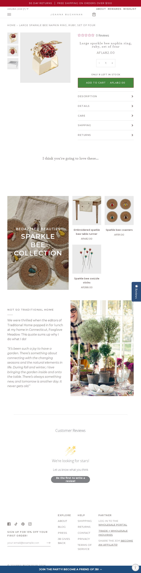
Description (87, 96)
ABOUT (62, 520)
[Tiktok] (16, 524)
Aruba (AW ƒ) (16, 9)
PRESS (62, 532)
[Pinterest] (23, 524)
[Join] (45, 543)
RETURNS (84, 135)
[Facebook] (9, 524)
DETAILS (84, 106)
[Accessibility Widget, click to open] (135, 567)
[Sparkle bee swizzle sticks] (86, 259)
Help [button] (81, 515)
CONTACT (84, 532)
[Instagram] (30, 524)
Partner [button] (105, 515)
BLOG (62, 526)
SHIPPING (84, 125)
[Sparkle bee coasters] (119, 210)
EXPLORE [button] (64, 515)
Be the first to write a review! (70, 479)
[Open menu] (12, 14)
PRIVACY (84, 538)
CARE (81, 115)
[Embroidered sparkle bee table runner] (86, 210)
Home (11, 25)
